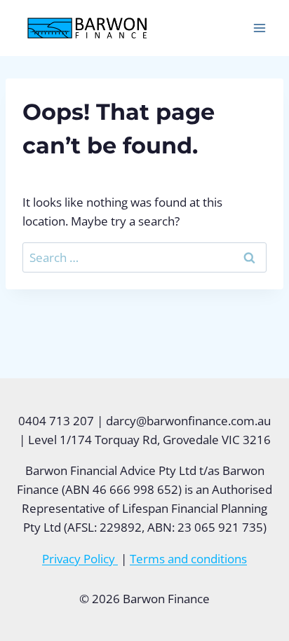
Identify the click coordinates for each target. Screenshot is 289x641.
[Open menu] (259, 28)
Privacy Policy (80, 559)
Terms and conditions (188, 559)
